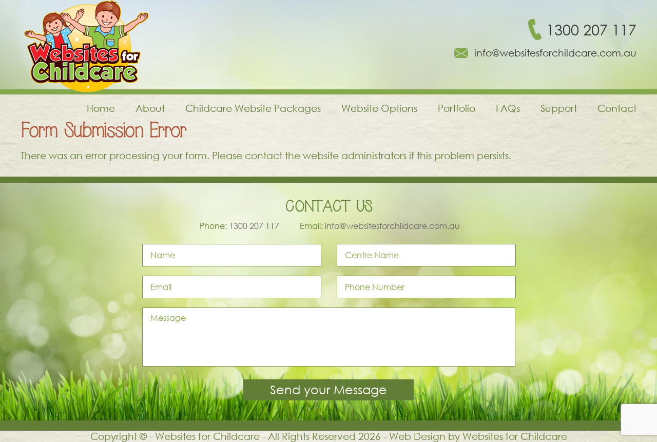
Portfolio (456, 108)
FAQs (508, 108)
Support (558, 108)
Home (101, 108)
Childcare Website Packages (253, 108)
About (150, 108)
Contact (616, 108)
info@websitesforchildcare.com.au (555, 53)
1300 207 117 (591, 30)
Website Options (379, 108)
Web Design (417, 436)
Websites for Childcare (514, 436)
